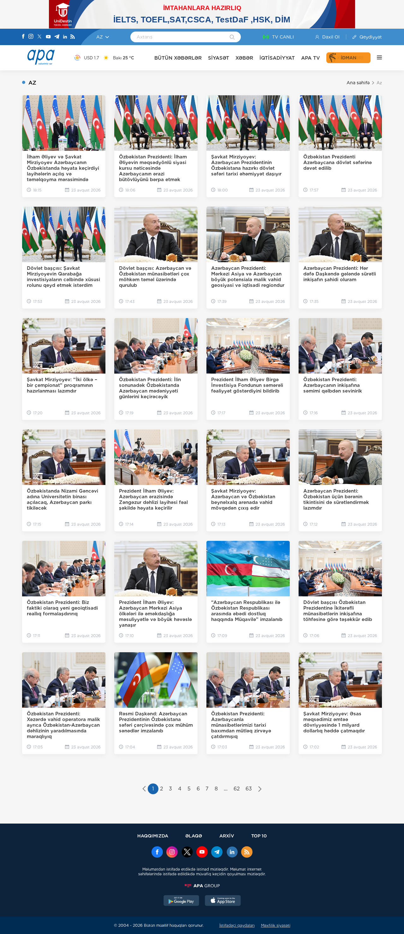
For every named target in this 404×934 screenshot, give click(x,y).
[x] (187, 852)
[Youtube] (48, 37)
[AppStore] (223, 901)
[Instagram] (30, 37)
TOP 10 (259, 835)
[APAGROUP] (202, 885)
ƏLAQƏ (193, 835)
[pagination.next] (260, 789)
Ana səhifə (358, 82)
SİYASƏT (218, 58)
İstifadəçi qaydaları (237, 925)
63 (249, 789)
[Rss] (72, 37)
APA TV (310, 58)
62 (237, 789)
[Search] (232, 37)
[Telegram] (56, 37)
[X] (39, 37)
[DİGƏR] (376, 58)
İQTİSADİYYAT (277, 58)
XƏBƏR (244, 58)
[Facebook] (23, 37)
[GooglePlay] (181, 901)
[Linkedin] (65, 37)
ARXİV (226, 835)
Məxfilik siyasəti (275, 925)
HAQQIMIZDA (152, 835)
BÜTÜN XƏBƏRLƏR (178, 58)
